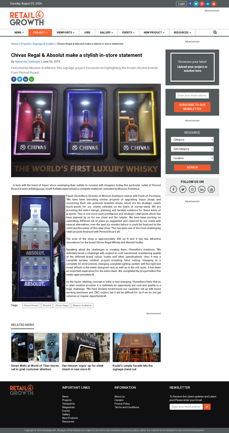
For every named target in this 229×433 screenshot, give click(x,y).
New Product (153, 32)
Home (14, 43)
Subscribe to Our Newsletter (192, 107)
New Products (70, 418)
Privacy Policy (122, 403)
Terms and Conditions (126, 407)
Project (39, 32)
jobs (87, 32)
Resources (181, 32)
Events (127, 32)
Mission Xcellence (82, 305)
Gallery (105, 32)
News (18, 32)
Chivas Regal (62, 305)
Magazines (68, 407)
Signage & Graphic (44, 43)
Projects (26, 43)
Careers (118, 400)
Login (181, 3)
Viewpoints (65, 32)
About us (119, 396)
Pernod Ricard (31, 305)
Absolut (47, 305)
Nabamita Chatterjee (27, 61)
